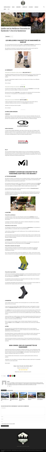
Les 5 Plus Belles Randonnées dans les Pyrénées (22, 399)
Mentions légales (19, 446)
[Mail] (9, 386)
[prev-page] (1, 402)
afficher (11, 36)
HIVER (5, 9)
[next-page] (3, 402)
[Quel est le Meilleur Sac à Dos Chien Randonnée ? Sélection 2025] (14, 395)
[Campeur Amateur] (23, 3)
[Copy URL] (14, 376)
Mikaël (8, 381)
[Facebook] (8, 376)
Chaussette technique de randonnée (12, 86)
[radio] (19, 370)
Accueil (2, 11)
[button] (44, 7)
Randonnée (5, 11)
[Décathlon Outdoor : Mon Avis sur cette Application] (41, 395)
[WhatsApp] (12, 376)
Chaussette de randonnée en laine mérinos (13, 72)
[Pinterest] (10, 376)
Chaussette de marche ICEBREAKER (12, 99)
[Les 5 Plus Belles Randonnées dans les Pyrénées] (23, 395)
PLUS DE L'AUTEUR (10, 390)
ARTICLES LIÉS (4, 390)
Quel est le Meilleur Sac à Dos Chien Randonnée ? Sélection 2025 (14, 399)
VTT (8, 9)
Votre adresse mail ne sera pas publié (8, 423)
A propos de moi (24, 446)
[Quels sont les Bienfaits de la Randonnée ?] (32, 395)
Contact (28, 446)
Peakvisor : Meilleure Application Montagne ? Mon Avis (5, 399)
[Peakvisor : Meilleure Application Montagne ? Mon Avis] (5, 395)
